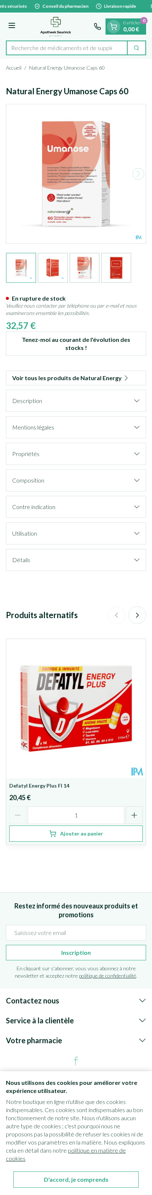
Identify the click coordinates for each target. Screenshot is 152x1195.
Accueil (13, 67)
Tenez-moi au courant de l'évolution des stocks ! (76, 343)
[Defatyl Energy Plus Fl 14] (76, 708)
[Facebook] (76, 1060)
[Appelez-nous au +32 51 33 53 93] (97, 26)
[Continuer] (138, 174)
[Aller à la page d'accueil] (56, 26)
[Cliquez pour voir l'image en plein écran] (76, 173)
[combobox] (67, 48)
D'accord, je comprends (76, 1179)
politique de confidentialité (107, 976)
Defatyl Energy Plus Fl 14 (39, 785)
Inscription (76, 952)
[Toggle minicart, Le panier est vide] (113, 26)
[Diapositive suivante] (137, 615)
